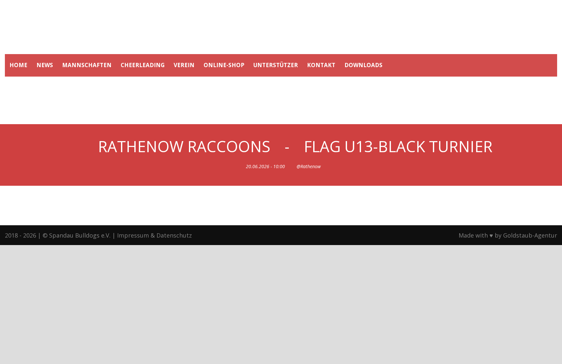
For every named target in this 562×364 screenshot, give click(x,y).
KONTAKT (321, 65)
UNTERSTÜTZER (275, 65)
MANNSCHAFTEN (87, 65)
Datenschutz (174, 235)
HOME (18, 65)
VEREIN (184, 65)
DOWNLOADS (363, 65)
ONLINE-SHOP (224, 65)
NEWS (44, 65)
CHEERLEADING (143, 65)
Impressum (133, 235)
